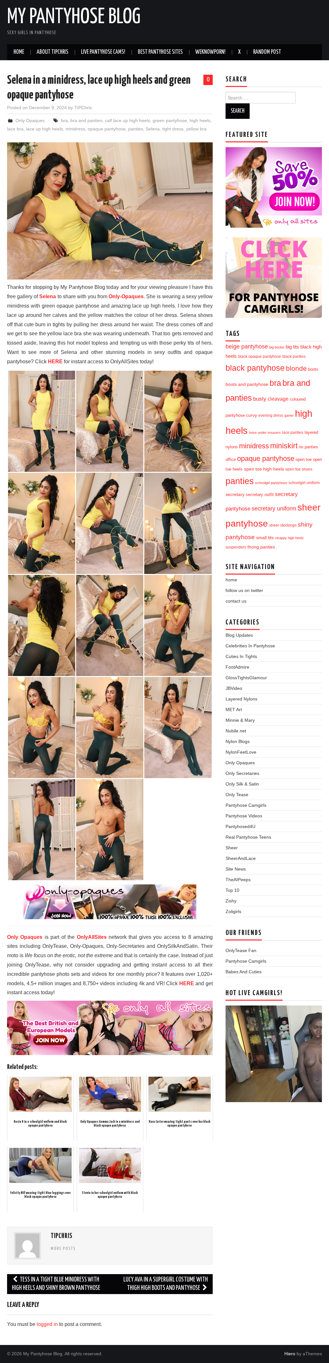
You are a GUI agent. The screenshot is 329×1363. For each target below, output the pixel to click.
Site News (236, 869)
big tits (292, 346)
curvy (251, 415)
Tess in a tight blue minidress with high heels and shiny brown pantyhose (56, 1284)
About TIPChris (52, 52)
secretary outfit (260, 494)
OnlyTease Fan (241, 950)
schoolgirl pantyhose (271, 483)
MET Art (234, 709)
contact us (236, 601)
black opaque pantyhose (259, 356)
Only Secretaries (242, 773)
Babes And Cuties (244, 971)
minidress (75, 128)
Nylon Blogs (238, 741)
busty (259, 399)
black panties (294, 356)
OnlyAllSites (92, 937)
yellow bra (196, 128)
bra (64, 120)
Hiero (289, 1353)
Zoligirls (233, 911)
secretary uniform (274, 508)
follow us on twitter (244, 590)
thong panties (261, 546)
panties (135, 128)
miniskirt (284, 446)
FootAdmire (237, 667)
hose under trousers (265, 432)
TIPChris (83, 107)
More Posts (63, 1248)
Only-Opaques (126, 296)
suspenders (236, 547)
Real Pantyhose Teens (248, 837)
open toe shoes (298, 469)
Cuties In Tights (241, 656)
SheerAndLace (241, 858)
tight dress (172, 128)
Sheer (232, 847)
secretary (235, 494)
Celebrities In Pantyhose (250, 645)
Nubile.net (236, 730)
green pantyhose (170, 120)
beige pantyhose (247, 346)
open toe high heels (264, 469)
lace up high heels (44, 128)
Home (18, 52)
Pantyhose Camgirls (246, 805)
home (231, 579)
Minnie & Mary (240, 720)
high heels (200, 120)
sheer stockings (283, 525)
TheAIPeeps (238, 879)
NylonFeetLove (241, 752)
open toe (304, 459)
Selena (153, 128)
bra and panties (86, 120)
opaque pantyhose (107, 128)
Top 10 (232, 890)
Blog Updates (239, 635)
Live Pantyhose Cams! (103, 52)
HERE (55, 361)
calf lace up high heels (127, 120)
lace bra (15, 128)
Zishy (231, 900)
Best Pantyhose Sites (160, 52)
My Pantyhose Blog (73, 17)
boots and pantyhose (247, 384)
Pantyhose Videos (244, 815)
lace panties (292, 432)
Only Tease (237, 794)
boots (313, 369)
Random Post (267, 52)
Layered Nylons (241, 698)
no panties (308, 446)
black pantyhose (255, 367)
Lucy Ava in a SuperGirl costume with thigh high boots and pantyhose (165, 1284)
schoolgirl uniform (304, 483)
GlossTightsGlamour (246, 677)
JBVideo (234, 688)
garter (289, 415)
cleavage (278, 399)
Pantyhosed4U (240, 826)
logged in (47, 1324)
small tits (265, 537)
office (231, 459)
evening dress (270, 415)
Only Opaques (30, 120)
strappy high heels (289, 538)
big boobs (276, 347)
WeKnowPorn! (210, 52)
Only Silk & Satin (242, 783)
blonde (296, 368)
